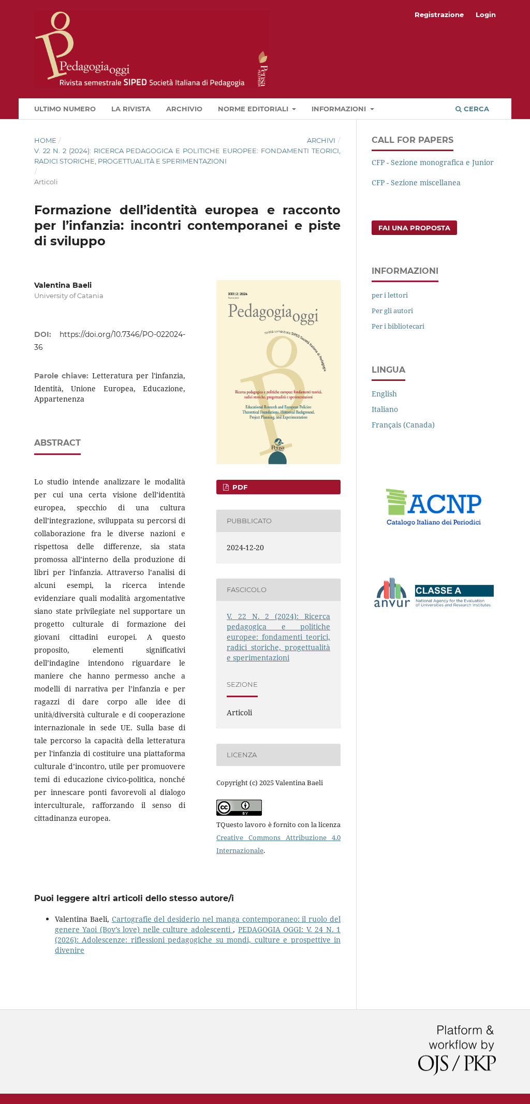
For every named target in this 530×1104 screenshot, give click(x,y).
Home (45, 140)
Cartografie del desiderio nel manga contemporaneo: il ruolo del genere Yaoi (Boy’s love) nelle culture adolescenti (198, 924)
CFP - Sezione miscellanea (416, 182)
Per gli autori (392, 310)
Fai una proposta (414, 228)
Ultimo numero (65, 109)
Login (486, 14)
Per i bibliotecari (398, 326)
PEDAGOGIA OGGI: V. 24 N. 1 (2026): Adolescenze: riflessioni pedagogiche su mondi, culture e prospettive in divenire (198, 939)
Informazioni (340, 109)
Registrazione (439, 14)
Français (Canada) (403, 425)
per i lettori (390, 295)
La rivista (131, 109)
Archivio (184, 109)
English (384, 394)
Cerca (475, 109)
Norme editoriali (254, 109)
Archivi (321, 140)
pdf (238, 487)
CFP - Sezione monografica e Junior (433, 162)
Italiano (385, 409)
